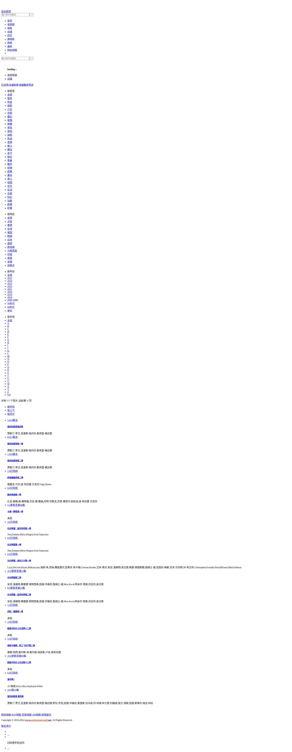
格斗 (9, 146)
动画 (9, 200)
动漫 (9, 31)
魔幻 (9, 116)
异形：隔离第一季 (15, 611)
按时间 (11, 406)
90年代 (11, 303)
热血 (9, 102)
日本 (9, 239)
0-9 (8, 394)
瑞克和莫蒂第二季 (15, 461)
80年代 (11, 307)
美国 (9, 232)
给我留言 (46, 714)
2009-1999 (12, 300)
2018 (9, 297)
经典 (9, 171)
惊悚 (9, 168)
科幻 (9, 197)
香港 (9, 225)
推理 (9, 120)
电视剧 (11, 24)
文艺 (9, 186)
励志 (9, 157)
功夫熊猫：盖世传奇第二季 (19, 595)
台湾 (9, 229)
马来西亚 (12, 250)
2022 (9, 286)
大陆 (9, 221)
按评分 (11, 414)
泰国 (9, 243)
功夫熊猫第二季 (14, 577)
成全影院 (6, 11)
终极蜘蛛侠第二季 (15, 477)
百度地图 (26, 714)
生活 (9, 189)
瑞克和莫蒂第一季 (15, 444)
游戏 (9, 131)
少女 (9, 109)
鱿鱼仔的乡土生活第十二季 (19, 628)
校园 (9, 182)
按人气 (11, 410)
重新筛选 (28, 85)
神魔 (9, 124)
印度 (9, 254)
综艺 (9, 35)
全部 (9, 94)
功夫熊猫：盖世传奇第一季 (19, 528)
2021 (9, 289)
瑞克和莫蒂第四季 (15, 427)
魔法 (9, 149)
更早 (9, 310)
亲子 (9, 153)
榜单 (9, 42)
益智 (9, 135)
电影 (9, 28)
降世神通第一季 (14, 495)
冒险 (9, 98)
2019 (9, 294)
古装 (9, 193)
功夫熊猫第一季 (14, 545)
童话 (9, 175)
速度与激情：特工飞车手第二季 (21, 645)
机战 (9, 138)
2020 (9, 291)
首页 (9, 21)
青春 (9, 160)
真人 (9, 179)
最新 (9, 46)
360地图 (36, 714)
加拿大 (11, 265)
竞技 (9, 127)
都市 (9, 164)
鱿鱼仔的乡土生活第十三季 (19, 662)
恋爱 (9, 113)
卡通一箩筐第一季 (15, 511)
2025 (9, 278)
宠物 (9, 142)
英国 (9, 258)
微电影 (11, 39)
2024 (9, 280)
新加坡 (11, 247)
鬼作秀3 (10, 679)
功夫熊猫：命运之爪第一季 (19, 561)
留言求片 (6, 726)
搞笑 (9, 105)
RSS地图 (16, 714)
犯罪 (9, 208)
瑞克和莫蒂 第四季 (15, 696)
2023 (9, 283)
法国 (9, 261)
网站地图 (12, 50)
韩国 (9, 236)
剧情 (9, 204)
